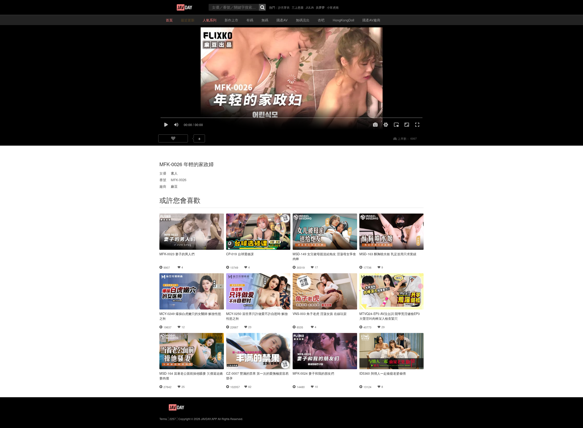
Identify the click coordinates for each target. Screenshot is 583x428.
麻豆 (174, 186)
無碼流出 (302, 20)
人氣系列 (209, 20)
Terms (163, 419)
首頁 (169, 20)
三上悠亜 (298, 7)
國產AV (282, 20)
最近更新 (187, 20)
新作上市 (231, 20)
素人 (174, 173)
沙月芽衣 (284, 7)
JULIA (310, 7)
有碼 (249, 20)
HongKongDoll (343, 20)
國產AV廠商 (371, 20)
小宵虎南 (333, 7)
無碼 (264, 20)
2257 (172, 419)
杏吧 (321, 20)
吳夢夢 (320, 7)
